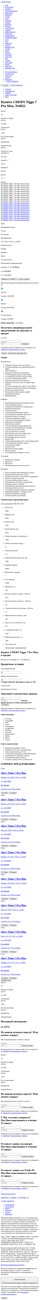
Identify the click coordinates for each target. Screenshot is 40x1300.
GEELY (8, 22)
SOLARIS (8, 62)
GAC (7, 40)
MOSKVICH (9, 47)
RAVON (8, 21)
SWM (7, 64)
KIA (6, 5)
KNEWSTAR (10, 68)
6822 (7, 97)
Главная (8, 89)
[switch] (2, 288)
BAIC (7, 51)
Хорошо (4, 1298)
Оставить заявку (27, 1045)
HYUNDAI (9, 7)
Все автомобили (11, 72)
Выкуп (7, 1208)
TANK (7, 49)
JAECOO (8, 57)
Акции (7, 78)
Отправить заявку (27, 1130)
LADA (7, 17)
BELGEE (8, 66)
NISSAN (8, 15)
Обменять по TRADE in (9, 279)
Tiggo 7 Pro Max (11, 95)
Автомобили (9, 91)
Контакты (8, 79)
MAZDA (8, 24)
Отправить (25, 344)
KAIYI (7, 45)
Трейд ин (8, 76)
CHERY (8, 30)
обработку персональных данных (13, 349)
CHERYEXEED (11, 38)
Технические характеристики (17, 353)
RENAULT (9, 13)
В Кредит (13, 793)
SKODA (8, 9)
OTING (8, 61)
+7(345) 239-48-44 (11, 81)
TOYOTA (8, 34)
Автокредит (9, 74)
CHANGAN (9, 28)
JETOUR (8, 55)
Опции (4, 353)
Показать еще (6, 980)
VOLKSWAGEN (11, 11)
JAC (6, 41)
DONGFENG (10, 36)
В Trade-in (5, 793)
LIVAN (7, 53)
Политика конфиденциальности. (13, 1265)
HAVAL (8, 26)
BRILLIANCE (10, 32)
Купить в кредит (24, 279)
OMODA (8, 43)
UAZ (7, 19)
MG (6, 59)
